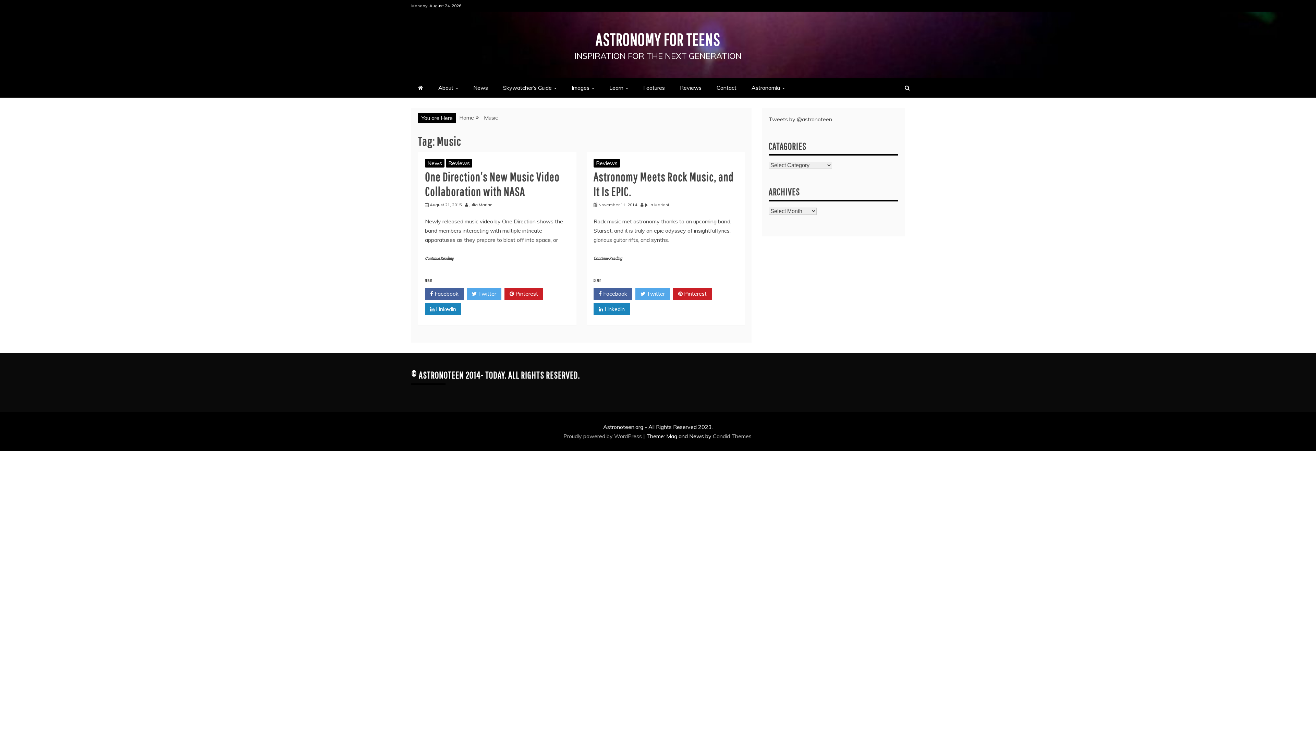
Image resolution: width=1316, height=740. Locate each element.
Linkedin (445, 309)
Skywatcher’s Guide (527, 87)
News (480, 87)
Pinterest (526, 293)
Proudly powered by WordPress (603, 436)
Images (580, 87)
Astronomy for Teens (658, 39)
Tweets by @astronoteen (800, 119)
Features (654, 87)
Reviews (691, 87)
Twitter (486, 293)
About (445, 87)
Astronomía (766, 87)
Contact (726, 87)
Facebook (446, 293)
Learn (616, 87)
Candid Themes (732, 436)
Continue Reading (439, 258)
